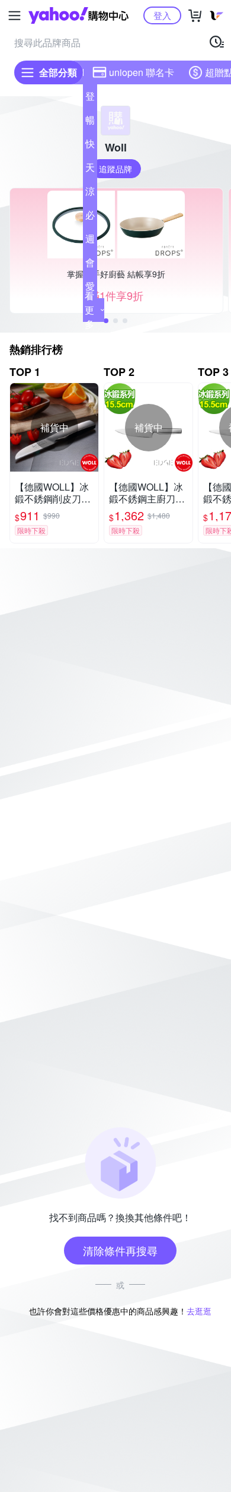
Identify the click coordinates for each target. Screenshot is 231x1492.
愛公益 (90, 288)
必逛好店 (90, 217)
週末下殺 (90, 241)
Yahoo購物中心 (78, 15)
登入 (162, 15)
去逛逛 (199, 1311)
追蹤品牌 (115, 169)
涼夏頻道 (90, 193)
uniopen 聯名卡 (141, 72)
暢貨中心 (90, 122)
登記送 (90, 98)
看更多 (89, 310)
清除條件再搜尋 (120, 1250)
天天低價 (90, 169)
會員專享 (90, 264)
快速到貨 (90, 146)
